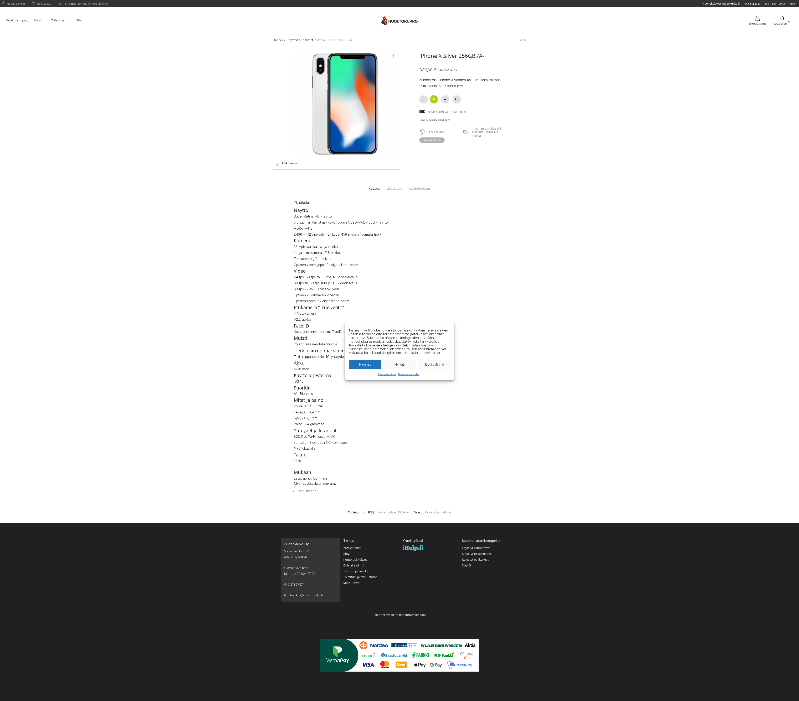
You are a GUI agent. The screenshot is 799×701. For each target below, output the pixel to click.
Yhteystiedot (757, 24)
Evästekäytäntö (387, 374)
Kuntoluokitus (420, 188)
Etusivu (278, 40)
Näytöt (466, 565)
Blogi (79, 20)
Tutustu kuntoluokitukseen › (435, 119)
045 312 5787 (752, 3)
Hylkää (399, 364)
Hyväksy (365, 364)
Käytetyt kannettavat (476, 548)
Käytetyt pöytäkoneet (476, 554)
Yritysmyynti (59, 20)
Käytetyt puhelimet (300, 40)
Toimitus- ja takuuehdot (360, 577)
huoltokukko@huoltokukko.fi (721, 3)
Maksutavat (351, 583)
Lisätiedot (394, 188)
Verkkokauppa (16, 20)
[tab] (374, 188)
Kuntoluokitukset (355, 559)
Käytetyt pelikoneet (475, 559)
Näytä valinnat (434, 364)
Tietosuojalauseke (408, 374)
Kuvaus (374, 188)
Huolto (38, 20)
